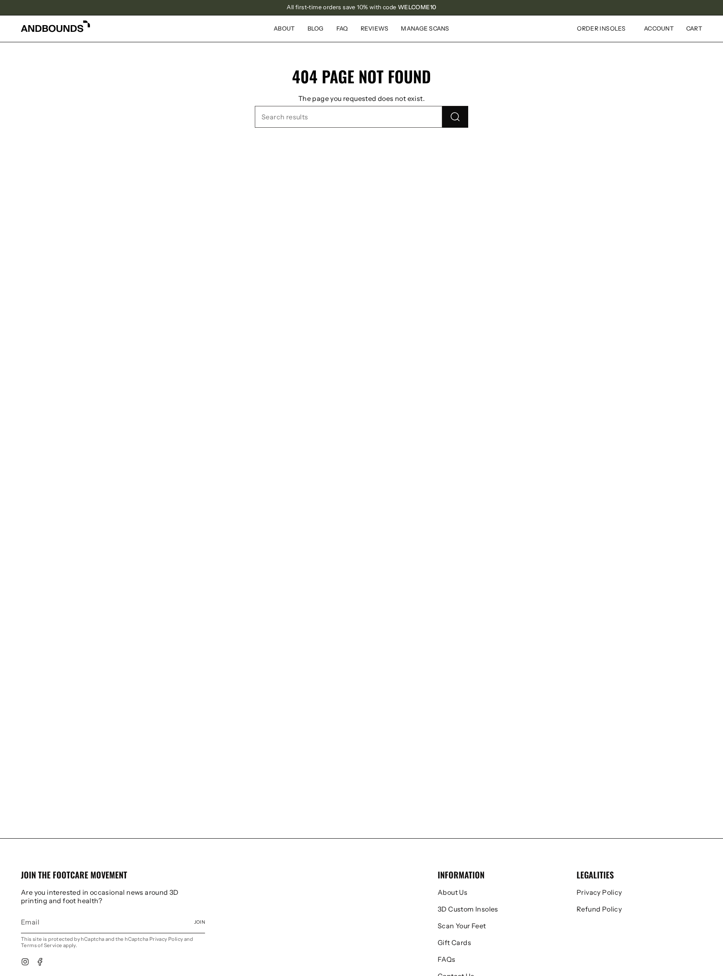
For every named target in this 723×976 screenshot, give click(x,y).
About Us (452, 892)
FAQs (447, 959)
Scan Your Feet (462, 926)
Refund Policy (599, 909)
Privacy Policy (166, 939)
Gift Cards (454, 942)
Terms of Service (41, 945)
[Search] (455, 117)
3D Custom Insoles (468, 909)
